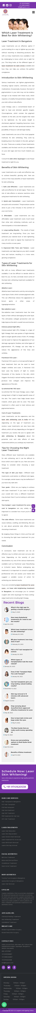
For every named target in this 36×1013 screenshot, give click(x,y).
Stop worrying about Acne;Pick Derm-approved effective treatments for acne (22, 708)
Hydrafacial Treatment (9, 922)
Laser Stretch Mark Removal (11, 837)
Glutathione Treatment (9, 863)
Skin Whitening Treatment (10, 919)
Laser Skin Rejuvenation (9, 834)
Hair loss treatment (8, 810)
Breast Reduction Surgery (10, 932)
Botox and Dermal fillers (10, 860)
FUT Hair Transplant (8, 804)
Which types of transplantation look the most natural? (21, 662)
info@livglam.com (24, 7)
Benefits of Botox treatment (21, 752)
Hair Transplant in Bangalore (11, 801)
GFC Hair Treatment (8, 819)
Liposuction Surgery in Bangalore (13, 881)
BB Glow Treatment (8, 857)
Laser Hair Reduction (8, 831)
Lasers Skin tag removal (9, 845)
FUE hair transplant (8, 807)
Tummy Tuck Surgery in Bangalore (13, 878)
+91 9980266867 (24, 5)
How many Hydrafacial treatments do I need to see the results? (21, 619)
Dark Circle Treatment (9, 866)
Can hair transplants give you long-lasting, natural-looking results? (21, 684)
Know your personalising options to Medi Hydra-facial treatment (21, 742)
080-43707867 (6, 951)
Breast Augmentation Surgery (11, 929)
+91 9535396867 (24, 3)
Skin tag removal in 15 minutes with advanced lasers (19, 696)
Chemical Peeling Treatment (11, 916)
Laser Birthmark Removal (10, 842)
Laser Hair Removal (8, 884)
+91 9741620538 (16, 786)
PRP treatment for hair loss (10, 816)
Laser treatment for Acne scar (11, 839)
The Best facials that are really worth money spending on (21, 730)
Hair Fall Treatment (8, 813)
